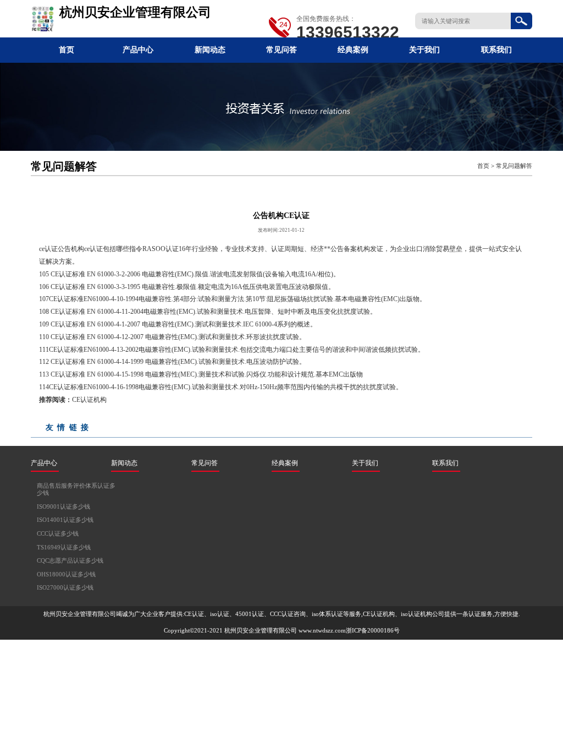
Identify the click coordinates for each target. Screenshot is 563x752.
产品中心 (138, 50)
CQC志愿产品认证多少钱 (70, 561)
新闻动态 (210, 50)
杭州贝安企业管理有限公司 (260, 631)
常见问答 (281, 50)
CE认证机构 (89, 400)
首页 (66, 50)
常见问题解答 (514, 166)
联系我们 (496, 50)
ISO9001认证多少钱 (63, 507)
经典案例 (353, 50)
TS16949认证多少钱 (64, 547)
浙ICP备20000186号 (373, 631)
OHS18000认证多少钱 (66, 574)
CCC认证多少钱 (58, 534)
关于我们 (424, 50)
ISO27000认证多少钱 (65, 588)
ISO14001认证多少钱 (65, 520)
